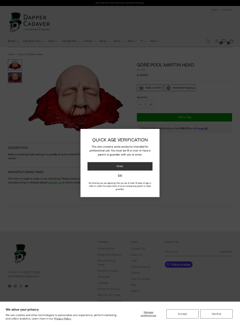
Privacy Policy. (62, 318)
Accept (182, 314)
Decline (216, 314)
